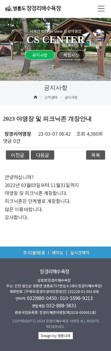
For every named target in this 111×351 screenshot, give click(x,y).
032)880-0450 (42, 297)
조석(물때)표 (34, 252)
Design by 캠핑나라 (55, 335)
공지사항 (40, 55)
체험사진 (71, 55)
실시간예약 (79, 252)
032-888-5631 (61, 305)
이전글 (17, 154)
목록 (95, 154)
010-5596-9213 (76, 297)
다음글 (42, 154)
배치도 (57, 252)
